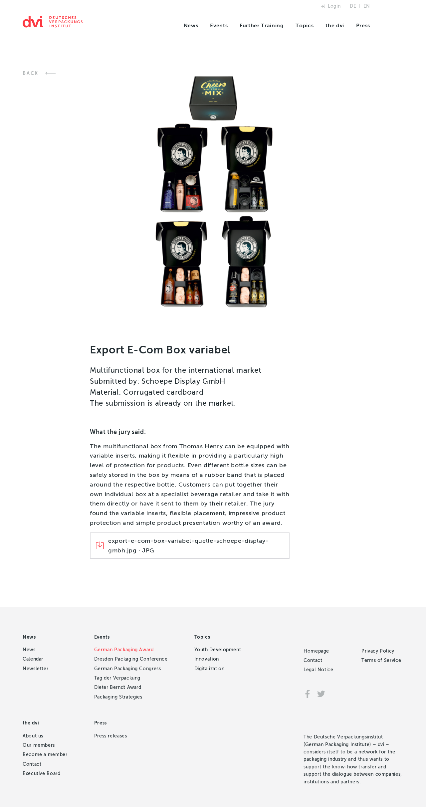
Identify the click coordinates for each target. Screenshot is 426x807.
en (366, 6)
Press (363, 25)
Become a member (45, 754)
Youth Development (217, 650)
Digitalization (209, 669)
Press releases (110, 736)
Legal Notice (318, 670)
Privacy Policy (377, 651)
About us (33, 736)
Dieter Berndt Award (117, 687)
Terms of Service (381, 660)
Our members (39, 745)
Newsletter (35, 669)
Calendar (33, 659)
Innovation (206, 659)
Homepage (316, 651)
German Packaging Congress (127, 669)
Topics (305, 25)
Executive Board (42, 773)
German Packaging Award (124, 650)
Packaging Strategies (118, 697)
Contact (32, 764)
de (353, 6)
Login (334, 6)
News (191, 25)
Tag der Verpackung (117, 678)
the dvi (334, 25)
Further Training (262, 25)
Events (219, 25)
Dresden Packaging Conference (131, 659)
